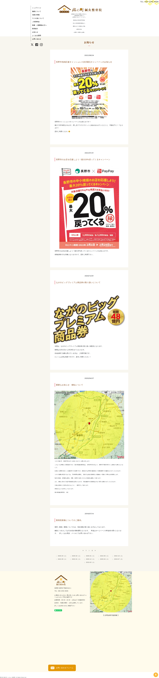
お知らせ (35, 32)
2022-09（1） (62, 559)
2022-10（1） (118, 556)
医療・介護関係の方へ (39, 25)
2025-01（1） (90, 556)
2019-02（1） (90, 562)
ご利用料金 (36, 21)
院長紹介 (35, 28)
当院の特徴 (36, 15)
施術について (36, 11)
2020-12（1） (90, 559)
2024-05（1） (104, 556)
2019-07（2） (118, 559)
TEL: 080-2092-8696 (149, 2)
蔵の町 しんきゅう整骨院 (9, 677)
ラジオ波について (38, 18)
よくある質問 (36, 35)
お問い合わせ (36, 39)
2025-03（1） (62, 556)
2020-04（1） (104, 559)
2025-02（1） (76, 556)
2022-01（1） (76, 559)
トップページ (36, 8)
